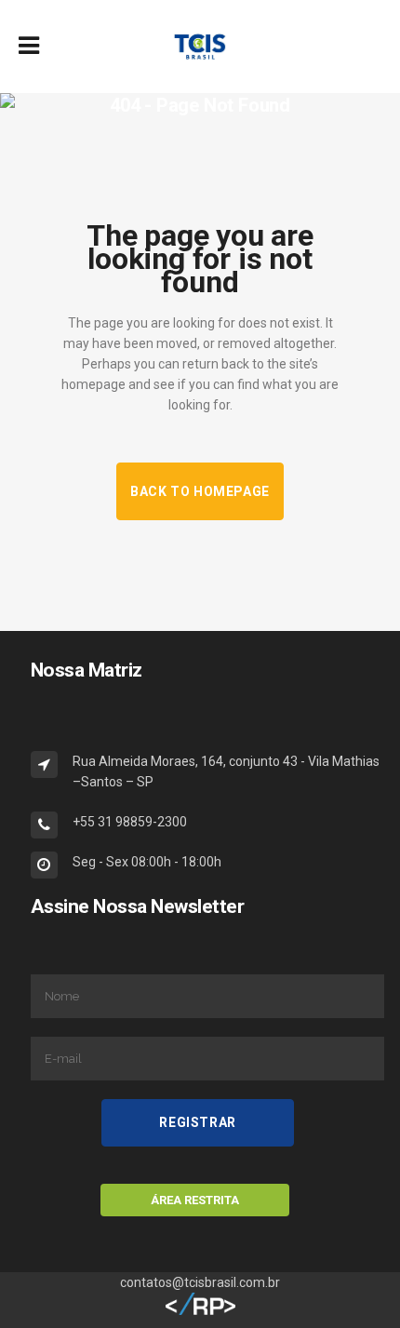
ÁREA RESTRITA (195, 1200)
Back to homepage (200, 491)
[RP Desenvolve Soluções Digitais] (200, 1311)
